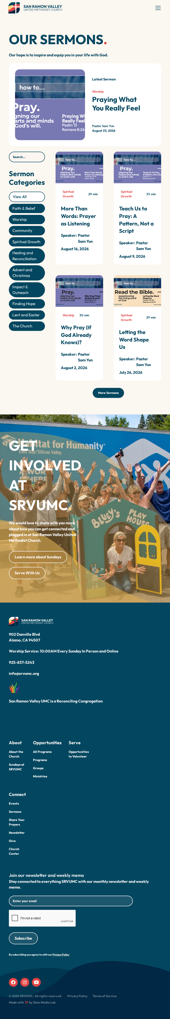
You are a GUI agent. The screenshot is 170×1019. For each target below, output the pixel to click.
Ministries (40, 776)
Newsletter (17, 833)
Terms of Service (105, 996)
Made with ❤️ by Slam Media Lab (32, 1002)
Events (14, 803)
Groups (38, 768)
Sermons (15, 812)
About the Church (16, 754)
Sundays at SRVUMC (16, 767)
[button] (157, 8)
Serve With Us (27, 572)
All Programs (42, 752)
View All (20, 196)
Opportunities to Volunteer (79, 754)
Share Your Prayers (17, 822)
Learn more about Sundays (38, 556)
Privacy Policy (77, 996)
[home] (35, 8)
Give (12, 841)
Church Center (14, 851)
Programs (40, 760)
